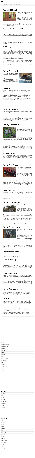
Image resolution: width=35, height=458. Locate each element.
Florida (3, 424)
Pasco (3, 409)
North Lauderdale (5, 358)
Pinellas (3, 411)
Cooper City (4, 323)
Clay (2, 395)
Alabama (3, 420)
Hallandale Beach (5, 332)
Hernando (3, 399)
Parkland (3, 362)
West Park (3, 383)
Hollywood (3, 338)
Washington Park (5, 381)
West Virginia (4, 450)
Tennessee (4, 442)
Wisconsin (3, 452)
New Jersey (4, 432)
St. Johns (3, 415)
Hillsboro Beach (4, 334)
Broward (3, 393)
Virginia (3, 446)
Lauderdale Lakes (5, 346)
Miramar (3, 356)
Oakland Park (4, 360)
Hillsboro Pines (4, 336)
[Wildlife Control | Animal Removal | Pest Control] (2, 1)
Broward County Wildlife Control (7, 4)
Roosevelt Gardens (5, 372)
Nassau (3, 405)
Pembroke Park (4, 364)
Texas (3, 444)
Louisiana (3, 428)
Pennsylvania (4, 438)
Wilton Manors (4, 387)
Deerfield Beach (4, 330)
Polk (2, 413)
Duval (3, 397)
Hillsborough (4, 401)
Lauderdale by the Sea (5, 344)
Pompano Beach (4, 370)
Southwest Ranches (5, 376)
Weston (3, 385)
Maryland (3, 430)
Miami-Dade (4, 403)
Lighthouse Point (5, 352)
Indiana (3, 426)
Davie (3, 328)
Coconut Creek (4, 321)
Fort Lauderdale (4, 340)
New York (3, 434)
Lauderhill (3, 348)
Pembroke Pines (4, 366)
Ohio (3, 436)
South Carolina (4, 440)
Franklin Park (4, 342)
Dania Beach (4, 326)
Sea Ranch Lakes (4, 374)
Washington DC (4, 448)
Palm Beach (4, 407)
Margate (3, 354)
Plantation (3, 368)
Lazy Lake (3, 350)
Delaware (3, 422)
